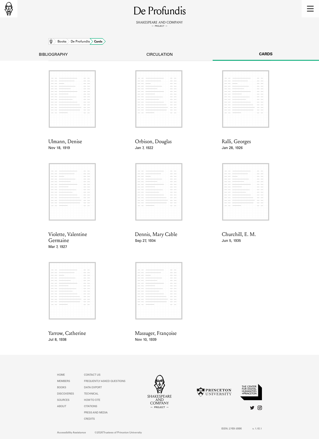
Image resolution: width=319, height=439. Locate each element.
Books (62, 41)
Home (51, 41)
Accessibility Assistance (71, 432)
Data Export (93, 387)
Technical (91, 394)
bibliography (53, 55)
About (61, 406)
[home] (8, 8)
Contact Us (92, 375)
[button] (310, 8)
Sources (63, 400)
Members (63, 381)
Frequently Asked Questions (104, 381)
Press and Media (96, 412)
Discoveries (65, 394)
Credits (89, 419)
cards (266, 54)
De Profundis (80, 41)
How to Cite (92, 400)
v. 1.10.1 (257, 429)
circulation (159, 55)
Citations (90, 406)
